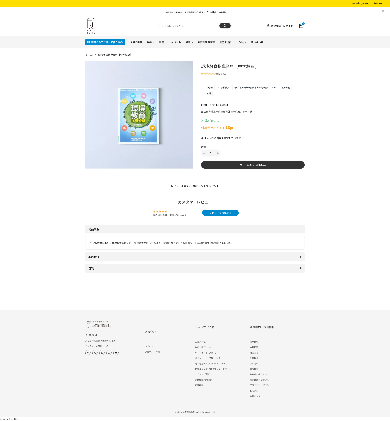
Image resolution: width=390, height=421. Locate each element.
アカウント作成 (152, 351)
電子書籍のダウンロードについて (211, 363)
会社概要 (254, 347)
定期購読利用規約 (203, 379)
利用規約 (254, 390)
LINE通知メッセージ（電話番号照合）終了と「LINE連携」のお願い (195, 12)
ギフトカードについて (205, 352)
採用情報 (254, 341)
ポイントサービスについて (208, 358)
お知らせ (254, 363)
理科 (208, 93)
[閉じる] (382, 11)
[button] (208, 74)
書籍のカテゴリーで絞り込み (107, 42)
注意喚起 (199, 385)
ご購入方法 (200, 341)
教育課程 (285, 87)
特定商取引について (259, 379)
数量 (203, 147)
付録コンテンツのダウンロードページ (213, 368)
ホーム (89, 54)
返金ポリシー (256, 395)
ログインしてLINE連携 (355, 3)
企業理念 (254, 358)
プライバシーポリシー (260, 385)
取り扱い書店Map (258, 374)
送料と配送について (204, 347)
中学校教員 (223, 87)
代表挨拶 (254, 352)
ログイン (149, 346)
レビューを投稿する (220, 213)
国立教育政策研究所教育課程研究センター (255, 87)
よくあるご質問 (202, 374)
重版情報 (254, 368)
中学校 (209, 87)
